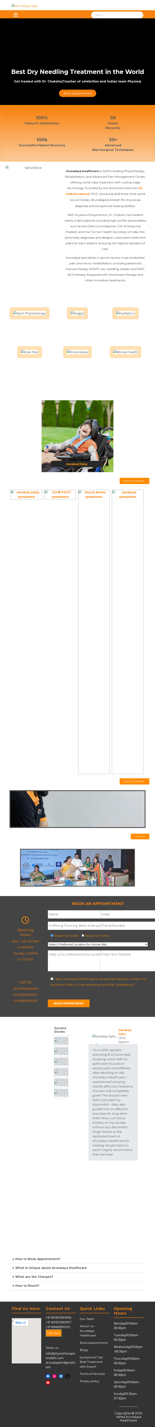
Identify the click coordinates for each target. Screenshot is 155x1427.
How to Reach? (27, 1285)
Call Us (25, 982)
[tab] (62, 1041)
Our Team (87, 1319)
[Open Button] (16, 15)
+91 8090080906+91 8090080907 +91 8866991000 (58, 1322)
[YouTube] (48, 1382)
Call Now (53, 1333)
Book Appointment (94, 1343)
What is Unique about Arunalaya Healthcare (51, 1268)
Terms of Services (92, 1374)
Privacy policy (89, 1381)
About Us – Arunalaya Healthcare (88, 1330)
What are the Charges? (34, 1277)
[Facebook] (48, 1376)
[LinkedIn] (61, 1376)
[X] (67, 1376)
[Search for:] (112, 15)
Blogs (84, 1350)
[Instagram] (54, 1376)
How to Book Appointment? (37, 1259)
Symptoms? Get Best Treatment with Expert (91, 1362)
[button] (134, 481)
